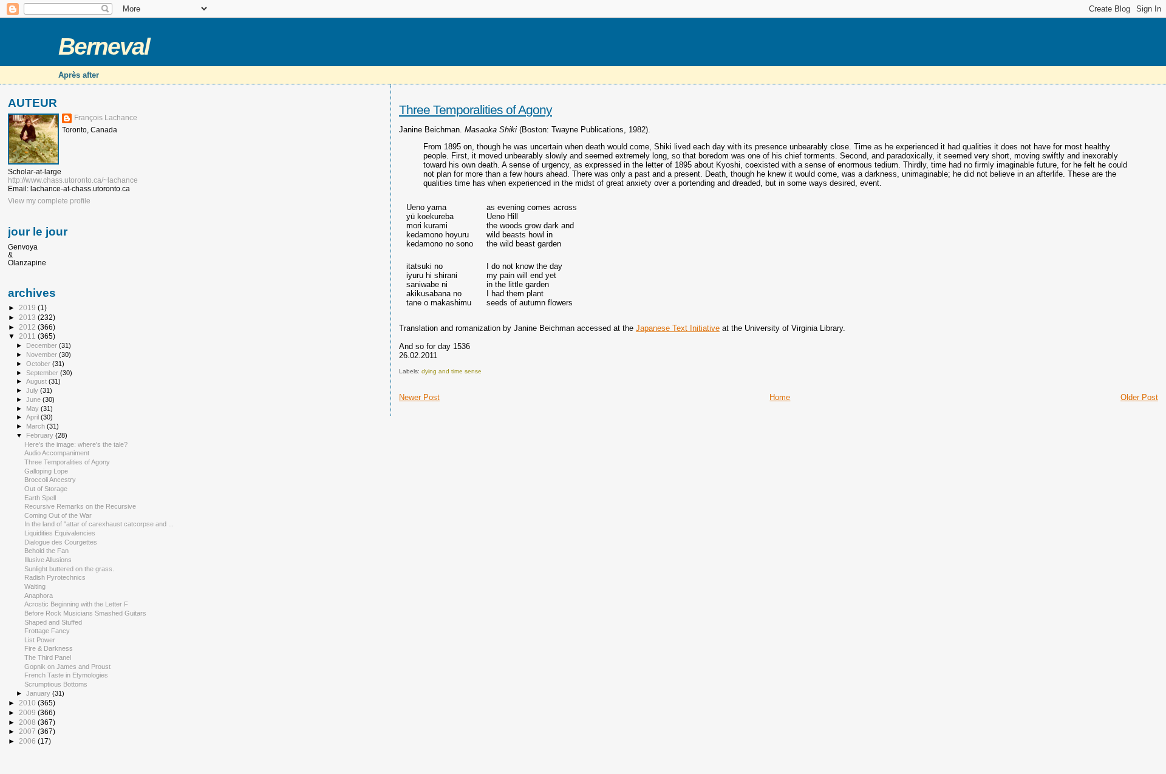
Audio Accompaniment (56, 453)
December (42, 345)
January (39, 693)
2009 (28, 712)
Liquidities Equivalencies (59, 533)
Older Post (1139, 397)
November (42, 354)
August (37, 381)
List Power (39, 639)
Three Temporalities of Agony (475, 110)
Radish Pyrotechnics (55, 577)
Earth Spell (40, 497)
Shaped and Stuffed (53, 622)
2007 (28, 731)
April (33, 417)
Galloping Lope (46, 471)
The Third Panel (47, 657)
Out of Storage (45, 488)
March (36, 426)
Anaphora (38, 595)
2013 (28, 317)
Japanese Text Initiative (678, 328)
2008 (28, 722)
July (33, 390)
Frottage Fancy (47, 630)
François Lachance (105, 118)
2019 (28, 307)
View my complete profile (49, 201)
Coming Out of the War (58, 515)
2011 (28, 336)
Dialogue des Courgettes (60, 542)
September (43, 372)
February (40, 435)
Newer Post (419, 397)
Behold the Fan (46, 550)
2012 (28, 327)
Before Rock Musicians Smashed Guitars (85, 613)
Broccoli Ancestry (50, 479)
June (34, 399)
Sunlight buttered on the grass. (69, 568)
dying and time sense (451, 371)
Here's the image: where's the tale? (76, 444)
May (33, 408)
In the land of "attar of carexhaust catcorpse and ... (99, 524)
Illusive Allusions (48, 559)
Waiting (35, 586)
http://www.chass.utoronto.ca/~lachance (73, 180)
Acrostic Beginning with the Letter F (76, 604)
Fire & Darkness (48, 648)
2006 (28, 741)
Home (779, 397)
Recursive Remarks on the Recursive (80, 506)
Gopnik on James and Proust (67, 666)
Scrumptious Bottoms (55, 684)
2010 (28, 703)
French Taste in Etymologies (66, 675)
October (39, 363)
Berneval (103, 46)
